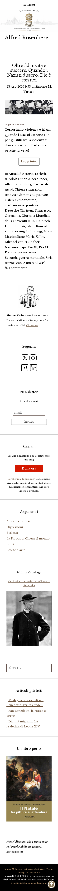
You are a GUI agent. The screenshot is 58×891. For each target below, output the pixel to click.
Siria (49, 258)
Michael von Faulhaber (22, 242)
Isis (22, 226)
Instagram (23, 872)
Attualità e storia (21, 174)
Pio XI (32, 247)
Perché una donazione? (21, 479)
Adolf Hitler (18, 179)
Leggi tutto (29, 161)
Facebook (35, 872)
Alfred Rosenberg (18, 184)
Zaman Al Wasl (34, 263)
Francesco (42, 210)
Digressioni (14, 527)
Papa (23, 247)
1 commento (18, 268)
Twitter (49, 869)
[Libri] (29, 296)
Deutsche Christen (19, 210)
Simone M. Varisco (13, 869)
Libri (10, 544)
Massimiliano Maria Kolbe (24, 237)
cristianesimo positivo (21, 205)
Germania (12, 216)
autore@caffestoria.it (34, 869)
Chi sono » (32, 325)
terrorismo (13, 263)
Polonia (10, 252)
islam (30, 226)
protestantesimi (29, 252)
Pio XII (44, 247)
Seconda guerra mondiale (24, 258)
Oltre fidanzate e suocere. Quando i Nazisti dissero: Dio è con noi (29, 73)
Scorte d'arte (15, 550)
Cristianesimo (25, 200)
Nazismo (11, 247)
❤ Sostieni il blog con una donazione (29, 883)
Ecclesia (41, 174)
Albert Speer (37, 179)
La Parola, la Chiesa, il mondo (28, 538)
